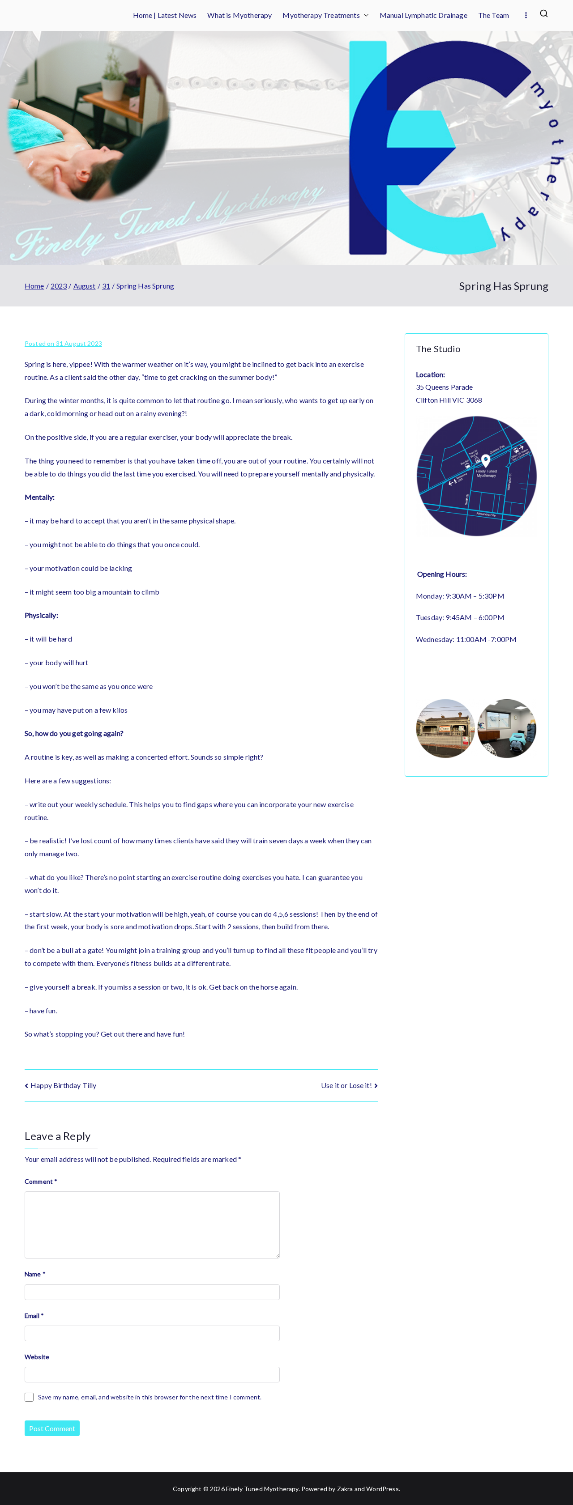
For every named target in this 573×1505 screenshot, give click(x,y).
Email (34, 1315)
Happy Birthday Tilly (63, 1085)
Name (35, 1274)
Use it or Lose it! (346, 1085)
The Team (493, 15)
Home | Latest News (165, 15)
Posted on (63, 343)
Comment (41, 1181)
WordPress (382, 1488)
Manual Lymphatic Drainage (423, 15)
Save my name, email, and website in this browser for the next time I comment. (149, 1397)
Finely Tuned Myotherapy (262, 1488)
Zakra (345, 1488)
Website (37, 1356)
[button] (364, 15)
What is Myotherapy (239, 15)
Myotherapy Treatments (320, 15)
